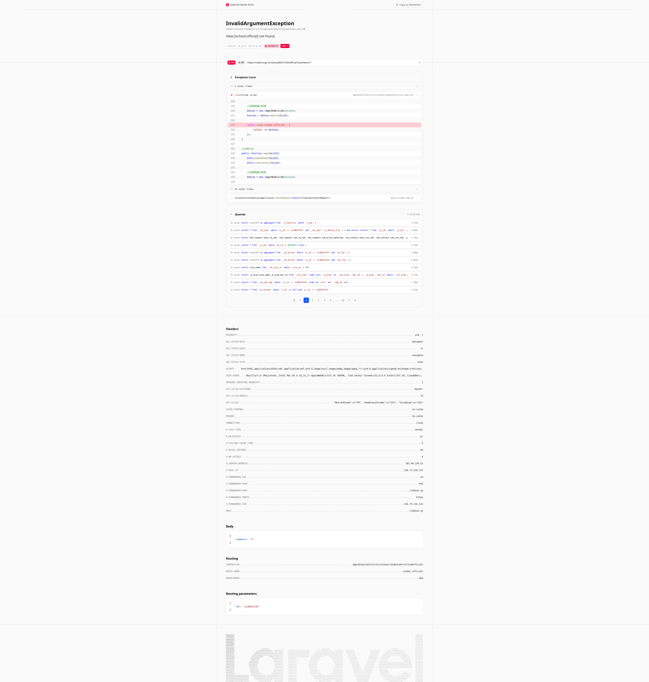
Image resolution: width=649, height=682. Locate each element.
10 (342, 300)
